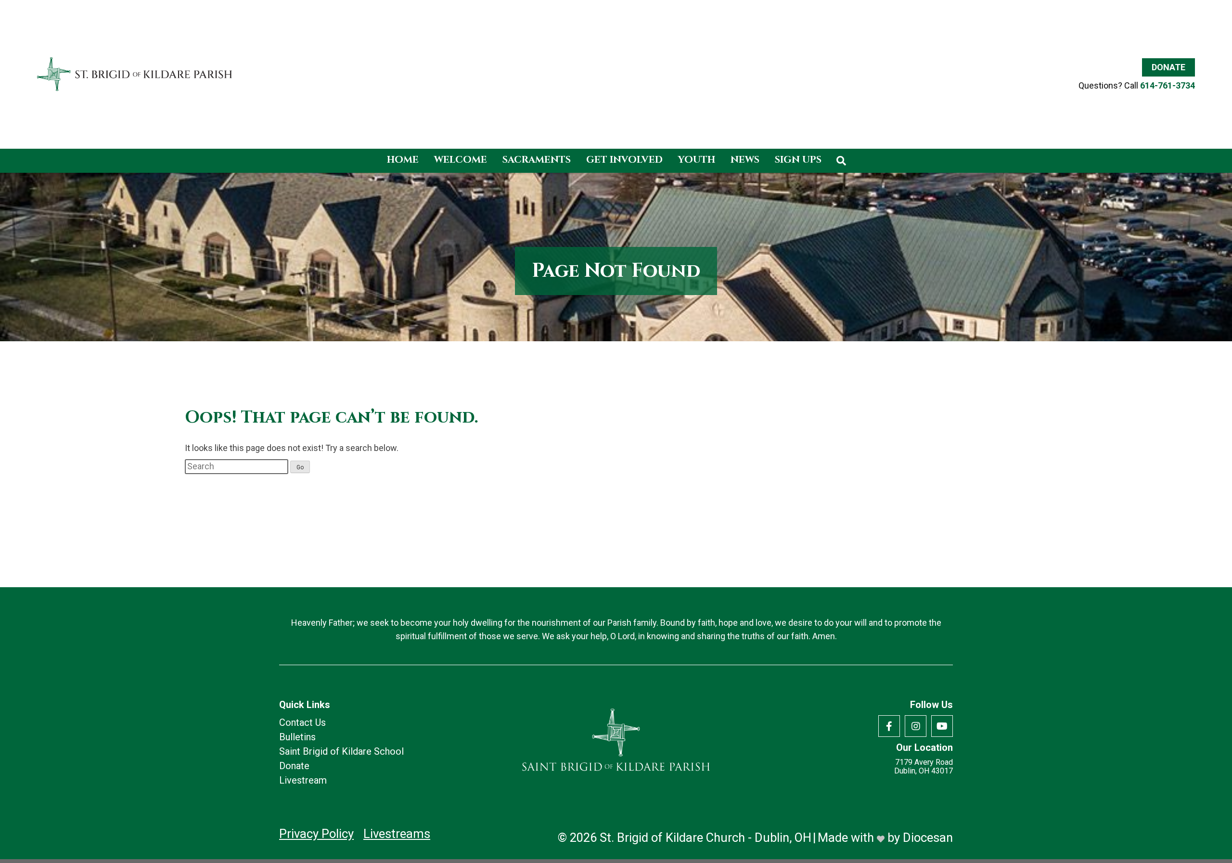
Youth (696, 159)
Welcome (460, 159)
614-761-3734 (1167, 85)
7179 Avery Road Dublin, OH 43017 (923, 766)
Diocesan (928, 837)
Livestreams (396, 833)
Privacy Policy (316, 833)
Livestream (303, 780)
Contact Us (302, 722)
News (745, 159)
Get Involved (624, 159)
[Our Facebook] (889, 726)
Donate (1168, 67)
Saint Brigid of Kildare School (341, 751)
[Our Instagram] (915, 726)
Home (403, 159)
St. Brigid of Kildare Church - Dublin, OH (705, 837)
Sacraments (536, 159)
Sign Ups (798, 159)
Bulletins (297, 737)
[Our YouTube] (942, 726)
